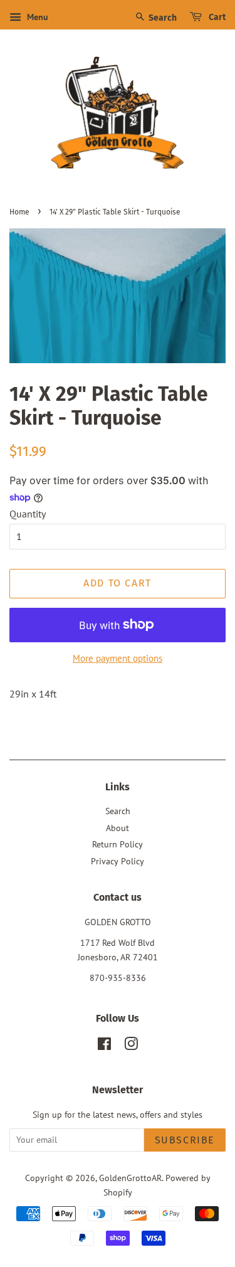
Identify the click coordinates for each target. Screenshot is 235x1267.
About (117, 828)
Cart (216, 17)
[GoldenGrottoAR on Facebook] (104, 1046)
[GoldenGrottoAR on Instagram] (131, 1046)
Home (19, 212)
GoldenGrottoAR (130, 1178)
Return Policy (117, 844)
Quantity (27, 513)
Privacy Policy (117, 861)
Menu (36, 17)
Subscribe (185, 1140)
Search (162, 18)
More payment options (117, 658)
